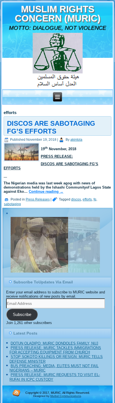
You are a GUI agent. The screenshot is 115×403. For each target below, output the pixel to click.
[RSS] (16, 392)
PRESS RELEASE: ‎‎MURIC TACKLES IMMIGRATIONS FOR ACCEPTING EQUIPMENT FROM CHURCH (55, 350)
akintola (76, 140)
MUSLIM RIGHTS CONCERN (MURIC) (57, 13)
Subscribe (22, 314)
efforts (87, 199)
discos (76, 199)
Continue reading (46, 191)
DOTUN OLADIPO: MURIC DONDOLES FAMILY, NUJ (54, 343)
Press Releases (38, 199)
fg (95, 199)
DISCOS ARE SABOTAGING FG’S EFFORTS (51, 127)
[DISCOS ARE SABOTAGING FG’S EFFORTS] (22, 161)
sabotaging (12, 204)
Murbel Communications (65, 395)
